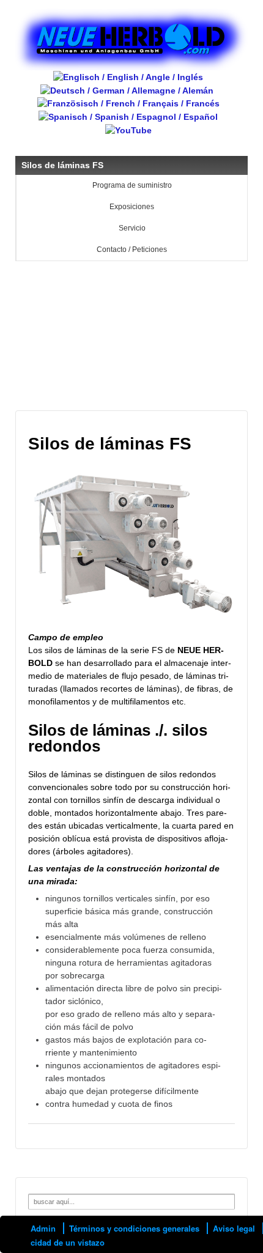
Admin (43, 1228)
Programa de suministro (132, 185)
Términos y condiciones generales (134, 1228)
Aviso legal (234, 1228)
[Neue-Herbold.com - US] (128, 76)
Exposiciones (131, 206)
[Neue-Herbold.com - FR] (128, 103)
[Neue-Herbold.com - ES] (128, 116)
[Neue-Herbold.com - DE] (126, 90)
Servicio (132, 228)
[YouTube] (128, 130)
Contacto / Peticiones (132, 249)
